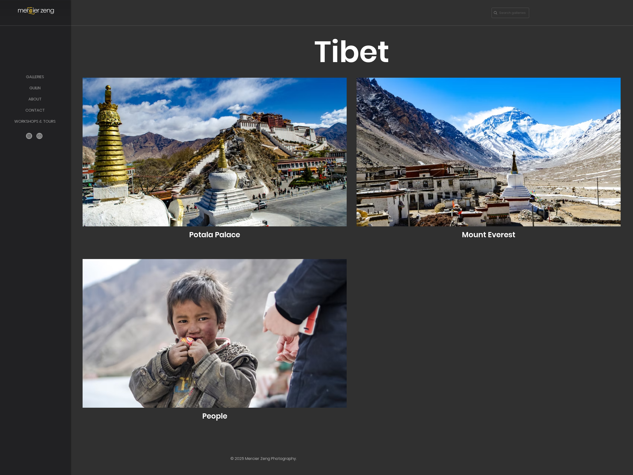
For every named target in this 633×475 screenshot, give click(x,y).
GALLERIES (35, 77)
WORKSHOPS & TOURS (35, 121)
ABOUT (35, 99)
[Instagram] (29, 136)
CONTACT (35, 110)
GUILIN (35, 88)
